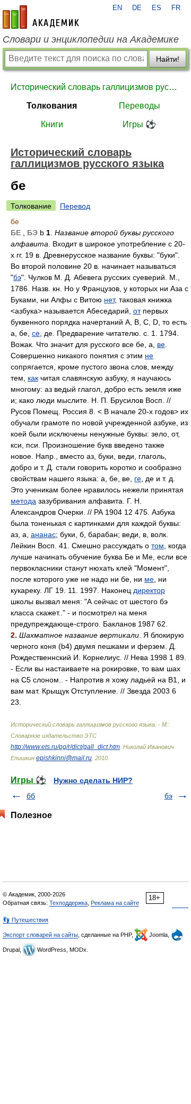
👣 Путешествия (25, 920)
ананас (43, 534)
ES (156, 8)
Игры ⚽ (139, 124)
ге (137, 478)
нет (109, 299)
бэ (17, 277)
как (33, 378)
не (149, 355)
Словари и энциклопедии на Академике (91, 39)
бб (31, 796)
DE (137, 8)
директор (149, 590)
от (137, 311)
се (36, 333)
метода (23, 501)
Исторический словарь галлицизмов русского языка (95, 87)
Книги (52, 124)
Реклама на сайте (115, 903)
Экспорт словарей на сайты (40, 935)
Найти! (167, 59)
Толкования (52, 105)
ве (161, 344)
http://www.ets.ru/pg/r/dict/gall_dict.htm (65, 747)
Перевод (75, 206)
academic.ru (41, 17)
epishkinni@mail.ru (64, 758)
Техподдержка (68, 903)
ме (149, 579)
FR (175, 8)
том (157, 545)
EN (117, 8)
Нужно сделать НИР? (93, 780)
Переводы (139, 105)
